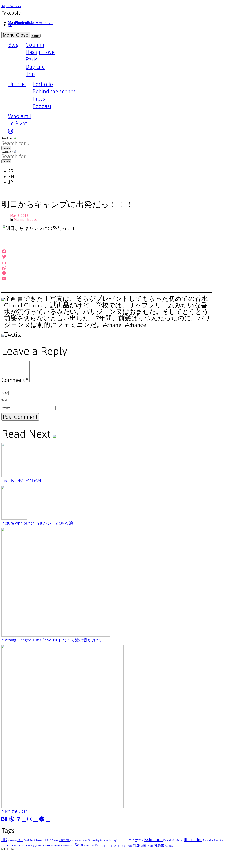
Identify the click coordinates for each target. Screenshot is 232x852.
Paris (31, 59)
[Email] (106, 278)
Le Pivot (17, 123)
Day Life (35, 66)
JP (10, 182)
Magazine (208, 840)
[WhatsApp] (106, 267)
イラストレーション (119, 846)
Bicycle (27, 840)
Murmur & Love (25, 219)
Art (20, 839)
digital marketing (106, 840)
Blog (13, 45)
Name (4, 392)
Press (39, 98)
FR (10, 171)
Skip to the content (11, 6)
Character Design (80, 840)
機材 (152, 846)
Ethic (140, 840)
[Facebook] (106, 251)
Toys (92, 846)
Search (35, 36)
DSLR (121, 840)
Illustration (193, 839)
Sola (78, 844)
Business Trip (42, 840)
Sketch (71, 846)
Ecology (132, 840)
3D (4, 839)
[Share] (106, 284)
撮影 (136, 845)
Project (46, 845)
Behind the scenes (54, 91)
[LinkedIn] (106, 262)
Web (98, 845)
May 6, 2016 (19, 215)
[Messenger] (106, 273)
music (6, 845)
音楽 (171, 845)
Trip (30, 74)
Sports (87, 845)
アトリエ (106, 846)
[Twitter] (106, 257)
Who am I (19, 116)
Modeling (218, 840)
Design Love (40, 52)
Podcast (42, 106)
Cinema (91, 840)
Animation (12, 840)
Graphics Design (176, 840)
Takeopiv (11, 13)
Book (32, 840)
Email (4, 400)
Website (5, 407)
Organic (16, 845)
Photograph (32, 846)
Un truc (17, 84)
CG (71, 840)
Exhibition (153, 839)
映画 (143, 845)
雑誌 (166, 846)
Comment (14, 380)
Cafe (51, 840)
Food (166, 840)
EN (11, 176)
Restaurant (56, 845)
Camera (64, 840)
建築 (130, 846)
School (64, 845)
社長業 (159, 845)
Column (35, 44)
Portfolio (43, 84)
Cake (56, 840)
